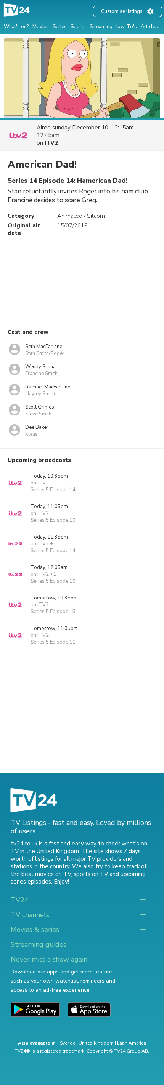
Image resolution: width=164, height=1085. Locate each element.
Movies (40, 26)
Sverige (67, 1043)
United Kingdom (96, 1043)
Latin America (131, 1043)
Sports (78, 26)
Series (60, 26)
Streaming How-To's (113, 26)
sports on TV (91, 874)
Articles (149, 26)
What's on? (16, 26)
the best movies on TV (41, 874)
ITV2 (51, 143)
